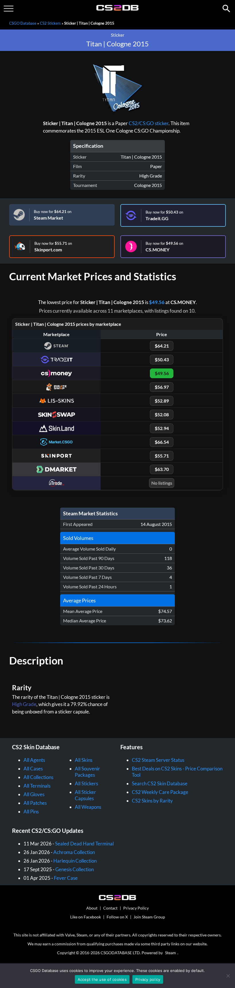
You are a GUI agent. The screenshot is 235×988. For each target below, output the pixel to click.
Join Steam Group (149, 916)
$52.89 (162, 400)
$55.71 (162, 455)
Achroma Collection (74, 852)
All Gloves (33, 794)
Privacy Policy (136, 908)
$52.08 (162, 414)
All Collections (38, 777)
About (91, 908)
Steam (170, 952)
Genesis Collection (74, 869)
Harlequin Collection (75, 861)
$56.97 (162, 387)
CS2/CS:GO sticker (149, 123)
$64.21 (162, 345)
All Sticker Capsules (85, 795)
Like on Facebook (85, 916)
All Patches (35, 803)
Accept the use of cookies (102, 979)
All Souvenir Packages (87, 772)
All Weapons (88, 807)
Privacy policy (147, 979)
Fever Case (66, 878)
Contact (110, 908)
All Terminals (36, 786)
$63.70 (162, 469)
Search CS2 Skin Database (159, 783)
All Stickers (86, 783)
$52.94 (162, 428)
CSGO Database (22, 23)
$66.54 (162, 442)
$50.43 (162, 359)
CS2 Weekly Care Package (160, 792)
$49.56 (156, 302)
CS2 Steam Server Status (158, 760)
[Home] (117, 9)
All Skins (83, 760)
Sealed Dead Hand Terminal (84, 844)
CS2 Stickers (50, 23)
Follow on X (117, 916)
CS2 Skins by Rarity (152, 801)
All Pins (31, 811)
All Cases (33, 769)
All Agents (34, 760)
